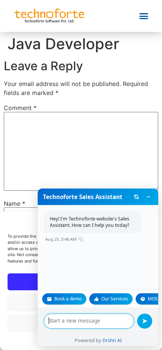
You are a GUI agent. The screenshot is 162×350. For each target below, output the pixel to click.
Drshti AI (112, 340)
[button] (144, 16)
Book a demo (68, 299)
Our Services (114, 299)
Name (14, 204)
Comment (20, 108)
